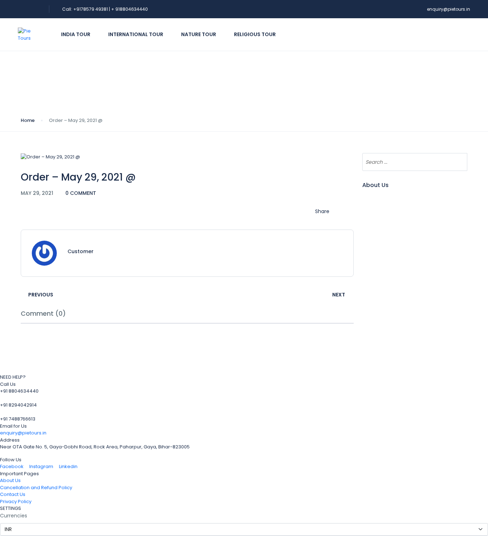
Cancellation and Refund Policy (36, 487)
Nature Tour (198, 34)
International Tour (135, 34)
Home (28, 120)
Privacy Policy (15, 501)
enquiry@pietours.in (448, 9)
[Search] (458, 162)
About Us (10, 480)
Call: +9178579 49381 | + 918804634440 (105, 9)
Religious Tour (255, 34)
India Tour (75, 34)
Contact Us (12, 494)
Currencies (13, 515)
